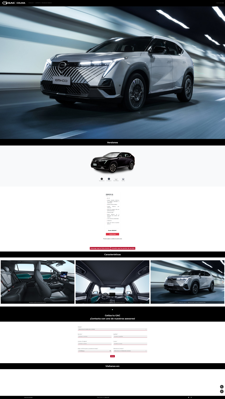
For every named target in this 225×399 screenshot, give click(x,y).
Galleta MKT (106, 397)
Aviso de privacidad (28, 397)
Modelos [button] (31, 2)
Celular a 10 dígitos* (82, 341)
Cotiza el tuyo (112, 234)
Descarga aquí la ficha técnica (100, 248)
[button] (223, 282)
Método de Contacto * (118, 348)
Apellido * (115, 334)
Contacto (38, 2)
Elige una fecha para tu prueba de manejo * (88, 348)
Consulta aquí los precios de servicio (123, 248)
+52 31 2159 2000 (220, 3)
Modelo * (80, 327)
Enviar (112, 356)
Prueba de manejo (47, 2)
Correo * (115, 341)
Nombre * (80, 334)
